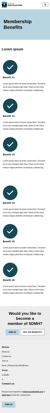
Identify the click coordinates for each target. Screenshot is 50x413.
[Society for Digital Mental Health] (12, 5)
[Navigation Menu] (45, 5)
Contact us (6, 356)
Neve (4, 365)
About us (5, 352)
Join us (5, 361)
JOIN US (8, 404)
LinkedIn (5, 375)
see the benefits (32, 332)
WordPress (23, 365)
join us (12, 332)
